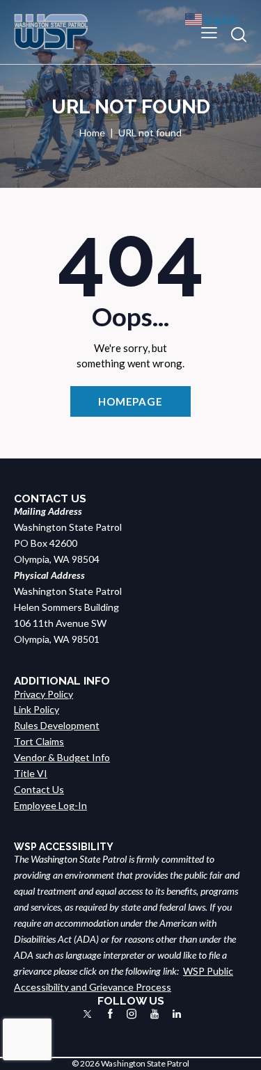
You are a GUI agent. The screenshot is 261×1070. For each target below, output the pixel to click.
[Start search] (239, 34)
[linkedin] (177, 1014)
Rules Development (57, 725)
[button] (209, 32)
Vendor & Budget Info (62, 757)
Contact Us (39, 789)
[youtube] (154, 1014)
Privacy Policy (43, 694)
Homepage (130, 401)
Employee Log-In (50, 805)
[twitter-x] (87, 1014)
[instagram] (131, 1014)
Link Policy (36, 709)
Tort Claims (39, 741)
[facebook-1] (110, 1014)
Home (92, 132)
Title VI (30, 773)
